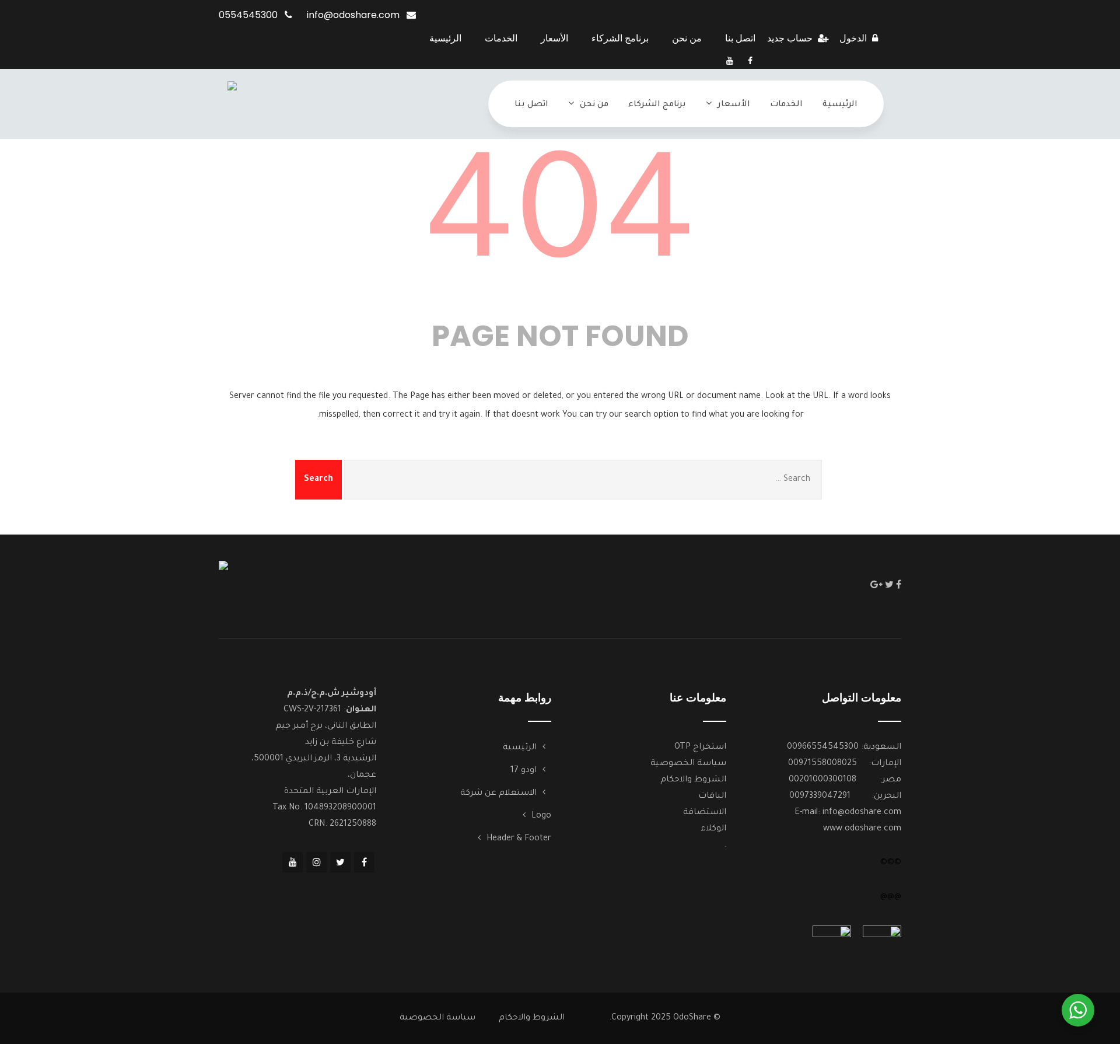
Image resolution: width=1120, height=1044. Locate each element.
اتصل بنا (740, 38)
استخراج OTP (700, 747)
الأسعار (554, 38)
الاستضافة (704, 813)
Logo (541, 816)
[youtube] (729, 61)
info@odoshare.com (861, 813)
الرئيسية (445, 38)
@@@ (890, 897)
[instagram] (316, 862)
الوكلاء (713, 829)
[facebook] (750, 61)
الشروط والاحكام (693, 780)
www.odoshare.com (862, 829)
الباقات (712, 796)
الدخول (854, 38)
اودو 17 (523, 771)
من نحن (687, 38)
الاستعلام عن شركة (498, 793)
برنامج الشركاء (620, 38)
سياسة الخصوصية (688, 764)
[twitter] (889, 584)
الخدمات (501, 38)
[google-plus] (876, 584)
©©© (890, 863)
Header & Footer (519, 839)
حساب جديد (791, 38)
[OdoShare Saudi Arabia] (232, 103)
